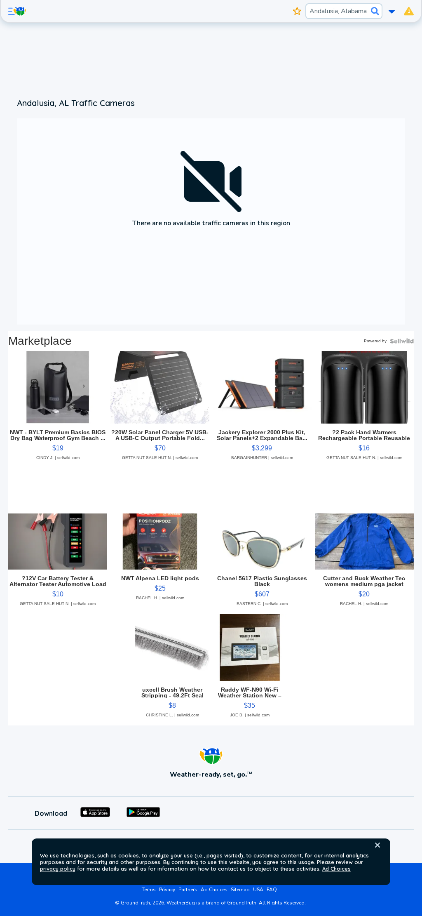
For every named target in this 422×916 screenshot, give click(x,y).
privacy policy (57, 868)
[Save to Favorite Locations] (297, 11)
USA (258, 889)
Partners (187, 889)
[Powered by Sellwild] (402, 341)
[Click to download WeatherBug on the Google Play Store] (143, 813)
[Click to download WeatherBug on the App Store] (95, 813)
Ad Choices (336, 868)
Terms (149, 889)
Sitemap (240, 889)
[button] (377, 845)
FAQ (272, 889)
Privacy (167, 889)
